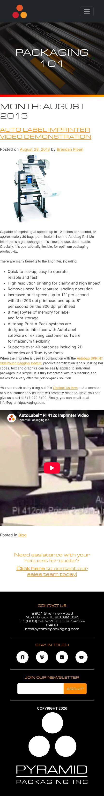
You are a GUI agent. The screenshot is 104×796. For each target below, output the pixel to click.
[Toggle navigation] (87, 11)
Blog (22, 535)
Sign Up (75, 689)
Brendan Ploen (70, 149)
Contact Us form (65, 387)
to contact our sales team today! (52, 571)
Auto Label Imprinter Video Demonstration (45, 133)
